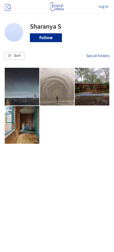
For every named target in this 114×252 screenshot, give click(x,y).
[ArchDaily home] (57, 6)
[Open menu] (7, 6)
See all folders (98, 56)
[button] (14, 56)
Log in (103, 7)
